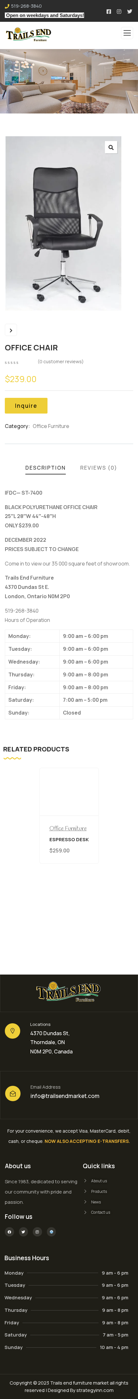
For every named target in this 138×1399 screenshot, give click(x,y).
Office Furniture (51, 426)
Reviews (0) (98, 467)
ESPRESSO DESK (69, 839)
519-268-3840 (26, 6)
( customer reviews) (61, 361)
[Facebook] (9, 1231)
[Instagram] (37, 1231)
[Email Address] (13, 1093)
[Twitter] (23, 1231)
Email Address (45, 1087)
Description (45, 467)
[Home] (69, 993)
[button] (111, 147)
